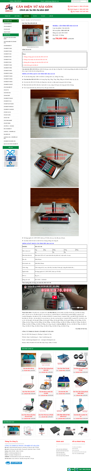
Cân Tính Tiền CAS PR (28, 391)
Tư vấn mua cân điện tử (76, 447)
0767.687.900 (84, 11)
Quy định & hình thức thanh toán (62, 450)
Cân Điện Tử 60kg (8, 70)
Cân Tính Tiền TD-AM (63, 368)
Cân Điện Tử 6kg (7, 62)
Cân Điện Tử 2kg (7, 56)
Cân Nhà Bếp (7, 95)
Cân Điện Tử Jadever (9, 109)
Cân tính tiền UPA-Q (28, 368)
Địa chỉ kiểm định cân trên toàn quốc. (79, 451)
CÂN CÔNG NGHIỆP (8, 120)
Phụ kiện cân (7, 134)
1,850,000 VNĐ (79, 395)
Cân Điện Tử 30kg (8, 67)
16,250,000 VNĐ (44, 395)
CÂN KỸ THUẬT (7, 32)
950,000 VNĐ (27, 370)
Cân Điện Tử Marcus (8, 106)
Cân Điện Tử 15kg (8, 65)
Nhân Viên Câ (75, 453)
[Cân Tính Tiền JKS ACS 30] (47, 28)
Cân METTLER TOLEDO (9, 103)
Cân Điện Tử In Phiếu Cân (9, 141)
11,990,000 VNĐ (61, 418)
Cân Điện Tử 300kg (8, 81)
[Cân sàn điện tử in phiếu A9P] (66, 430)
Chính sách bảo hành (60, 452)
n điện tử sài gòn (81, 453)
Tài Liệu (43, 16)
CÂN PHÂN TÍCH (7, 92)
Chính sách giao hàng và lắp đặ (62, 455)
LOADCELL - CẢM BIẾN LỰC (9, 131)
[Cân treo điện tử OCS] (38, 430)
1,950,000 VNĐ (27, 393)
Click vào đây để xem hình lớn (33, 47)
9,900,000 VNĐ (79, 372)
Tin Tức (35, 16)
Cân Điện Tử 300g (8, 48)
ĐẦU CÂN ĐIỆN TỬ (8, 128)
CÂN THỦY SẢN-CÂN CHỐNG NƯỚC (10, 38)
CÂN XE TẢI (6, 90)
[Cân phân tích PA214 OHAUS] (25, 430)
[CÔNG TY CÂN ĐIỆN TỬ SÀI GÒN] (31, 8)
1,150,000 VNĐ (44, 372)
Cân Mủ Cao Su (7, 112)
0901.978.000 (84, 6)
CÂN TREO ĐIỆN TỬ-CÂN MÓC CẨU (10, 42)
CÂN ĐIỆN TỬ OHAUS (8, 98)
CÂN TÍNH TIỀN (7, 34)
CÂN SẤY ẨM (6, 117)
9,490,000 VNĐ (79, 418)
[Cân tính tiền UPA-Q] (11, 430)
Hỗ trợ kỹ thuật (75, 448)
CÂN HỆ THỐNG (7, 123)
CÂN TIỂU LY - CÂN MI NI (9, 126)
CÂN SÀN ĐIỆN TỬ (7, 26)
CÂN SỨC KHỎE (7, 114)
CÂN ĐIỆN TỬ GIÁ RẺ (8, 84)
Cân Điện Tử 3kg (7, 59)
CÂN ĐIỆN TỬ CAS (7, 101)
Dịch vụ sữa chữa (75, 450)
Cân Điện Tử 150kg (8, 76)
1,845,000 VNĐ (44, 416)
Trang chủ (7, 16)
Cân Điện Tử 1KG (7, 53)
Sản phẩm (26, 16)
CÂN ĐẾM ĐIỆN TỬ (8, 45)
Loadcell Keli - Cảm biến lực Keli (11, 138)
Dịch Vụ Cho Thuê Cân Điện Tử (11, 143)
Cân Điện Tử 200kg (8, 78)
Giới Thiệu (17, 16)
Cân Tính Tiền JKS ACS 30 (35, 20)
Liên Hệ (51, 16)
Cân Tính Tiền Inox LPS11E (46, 414)
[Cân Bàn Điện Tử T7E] (80, 430)
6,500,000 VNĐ (27, 418)
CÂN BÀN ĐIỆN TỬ (8, 23)
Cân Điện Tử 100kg (8, 73)
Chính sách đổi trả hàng (60, 454)
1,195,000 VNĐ (61, 370)
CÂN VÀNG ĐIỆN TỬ (8, 87)
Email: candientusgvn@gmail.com (50, 1)
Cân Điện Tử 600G (8, 51)
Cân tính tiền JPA (63, 391)
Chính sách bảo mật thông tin (61, 449)
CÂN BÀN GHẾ (7, 29)
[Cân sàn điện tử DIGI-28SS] (52, 430)
